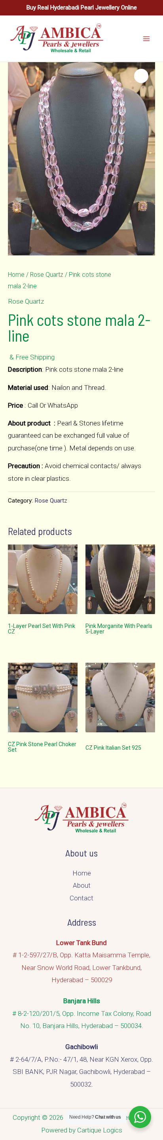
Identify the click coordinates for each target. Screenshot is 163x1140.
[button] (141, 76)
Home (16, 274)
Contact (81, 898)
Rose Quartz (46, 274)
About (82, 885)
